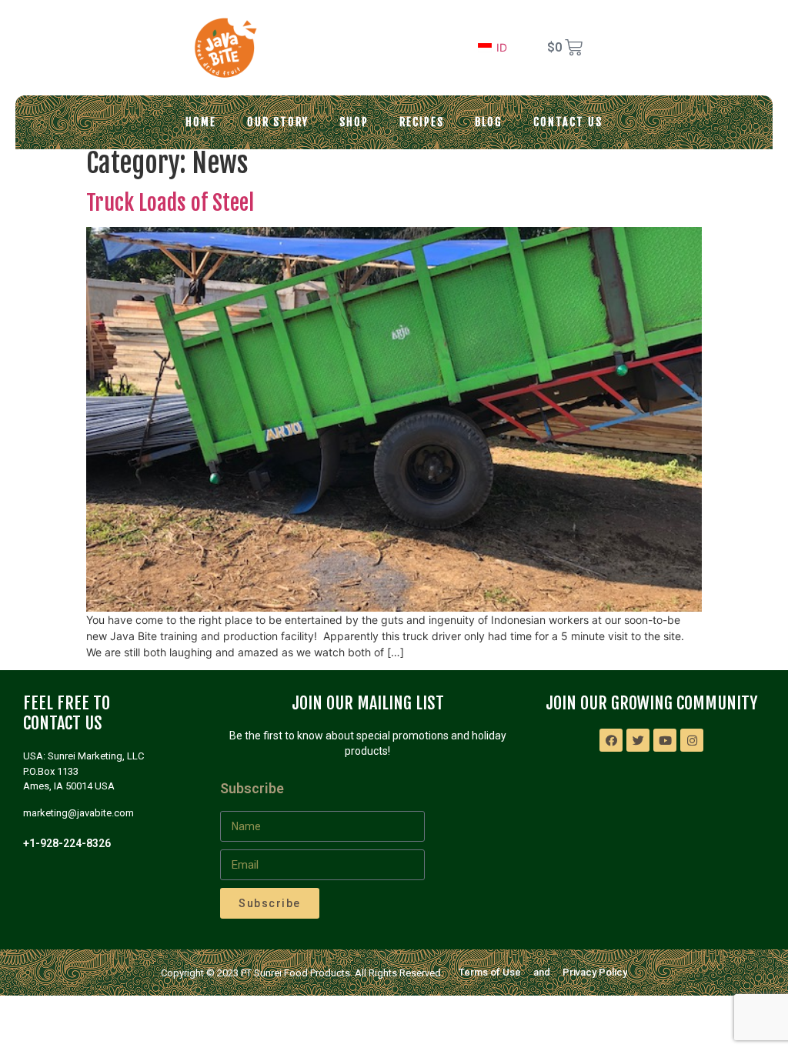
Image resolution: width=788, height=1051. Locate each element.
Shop (354, 121)
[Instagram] (691, 740)
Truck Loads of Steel (170, 202)
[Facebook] (611, 740)
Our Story (278, 121)
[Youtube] (664, 740)
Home (200, 121)
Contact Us (568, 121)
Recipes (421, 121)
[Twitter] (637, 740)
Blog (489, 121)
